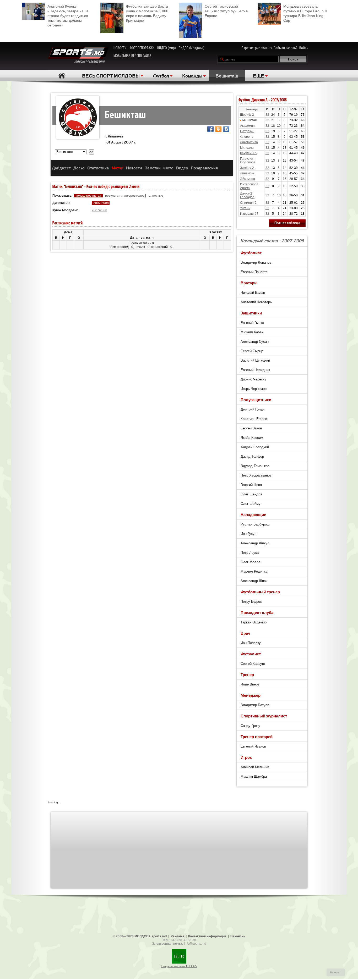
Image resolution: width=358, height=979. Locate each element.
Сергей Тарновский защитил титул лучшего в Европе (226, 11)
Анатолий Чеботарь (256, 302)
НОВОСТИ (120, 48)
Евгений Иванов (253, 746)
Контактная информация (207, 936)
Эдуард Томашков (255, 466)
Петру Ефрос (251, 602)
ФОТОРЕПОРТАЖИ (141, 48)
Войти (303, 48)
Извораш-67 (249, 213)
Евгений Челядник (255, 370)
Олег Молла (250, 562)
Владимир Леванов (256, 262)
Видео (182, 167)
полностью (155, 195)
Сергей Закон (251, 428)
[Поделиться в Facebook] (210, 129)
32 (267, 115)
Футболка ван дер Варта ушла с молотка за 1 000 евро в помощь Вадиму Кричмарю (147, 13)
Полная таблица (287, 223)
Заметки (153, 167)
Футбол (161, 75)
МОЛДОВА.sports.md (150, 936)
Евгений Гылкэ (252, 323)
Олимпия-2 (248, 202)
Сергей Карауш (253, 664)
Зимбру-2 (247, 168)
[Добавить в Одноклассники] (218, 129)
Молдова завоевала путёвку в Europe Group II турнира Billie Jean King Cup (305, 13)
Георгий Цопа (251, 485)
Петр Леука (250, 553)
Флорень (246, 137)
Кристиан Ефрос (254, 419)
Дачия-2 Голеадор (247, 195)
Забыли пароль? (285, 48)
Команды (192, 75)
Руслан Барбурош (255, 524)
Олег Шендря (251, 494)
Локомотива (249, 142)
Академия (247, 126)
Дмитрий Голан (252, 409)
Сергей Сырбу (252, 351)
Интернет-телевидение (91, 61)
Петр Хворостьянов (256, 475)
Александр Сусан (255, 342)
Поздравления (204, 167)
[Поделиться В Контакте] (226, 129)
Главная (61, 75)
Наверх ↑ (335, 972)
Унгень (245, 208)
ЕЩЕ (258, 75)
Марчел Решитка (254, 571)
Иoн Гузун (248, 534)
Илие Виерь (250, 684)
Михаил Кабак (252, 332)
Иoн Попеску (251, 643)
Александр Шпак (254, 581)
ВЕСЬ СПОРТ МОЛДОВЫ (111, 75)
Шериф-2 (247, 115)
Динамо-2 (247, 173)
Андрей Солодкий (255, 447)
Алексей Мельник (255, 767)
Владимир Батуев (255, 705)
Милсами (247, 148)
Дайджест (61, 167)
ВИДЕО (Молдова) (191, 48)
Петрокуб (247, 131)
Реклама (177, 936)
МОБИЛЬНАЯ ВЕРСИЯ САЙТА (132, 56)
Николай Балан (253, 293)
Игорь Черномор (254, 389)
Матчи (117, 167)
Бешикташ (226, 75)
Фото (168, 167)
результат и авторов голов (124, 195)
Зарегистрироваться (257, 48)
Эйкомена (247, 179)
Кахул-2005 (248, 153)
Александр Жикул (255, 543)
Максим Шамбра (254, 776)
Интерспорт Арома (249, 186)
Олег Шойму (251, 504)
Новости (134, 167)
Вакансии (237, 936)
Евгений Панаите (254, 272)
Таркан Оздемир (254, 622)
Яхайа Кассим (252, 438)
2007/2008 (99, 210)
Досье (79, 167)
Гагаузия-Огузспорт (247, 160)
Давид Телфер (252, 456)
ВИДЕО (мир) (166, 48)
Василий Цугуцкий (255, 360)
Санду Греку (250, 726)
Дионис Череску (253, 379)
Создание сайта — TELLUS (179, 966)
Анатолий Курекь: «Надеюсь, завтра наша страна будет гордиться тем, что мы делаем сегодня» (68, 15)
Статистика (98, 167)
